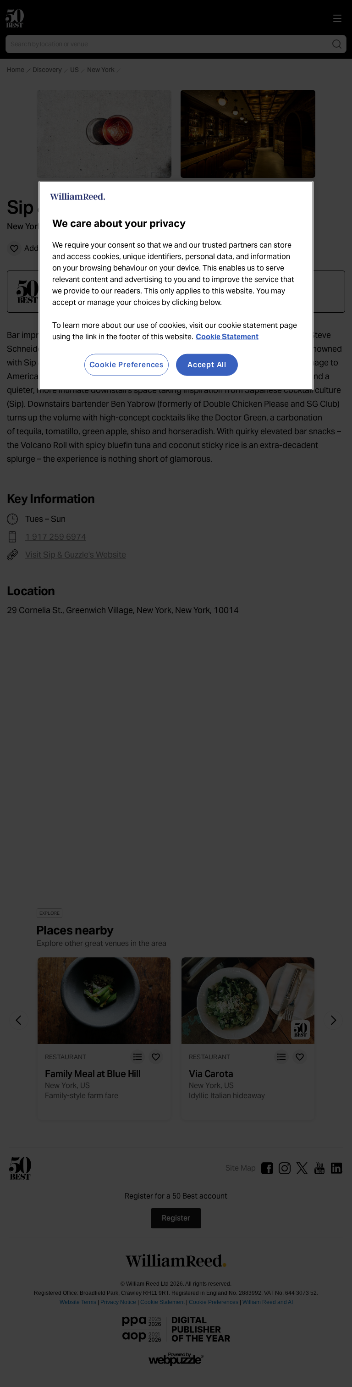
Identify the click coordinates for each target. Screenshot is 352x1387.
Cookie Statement (227, 336)
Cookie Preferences (126, 364)
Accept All (206, 364)
